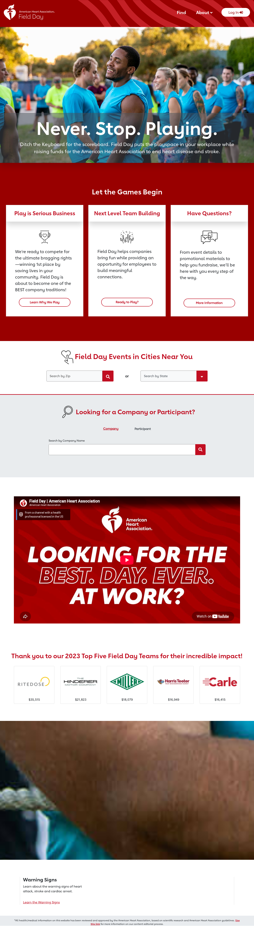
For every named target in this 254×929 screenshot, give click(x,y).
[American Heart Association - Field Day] (29, 13)
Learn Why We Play (45, 302)
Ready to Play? (127, 302)
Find (181, 12)
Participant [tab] (143, 429)
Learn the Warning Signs (41, 902)
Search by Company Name (67, 440)
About (203, 12)
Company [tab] (110, 428)
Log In (234, 12)
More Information (209, 303)
